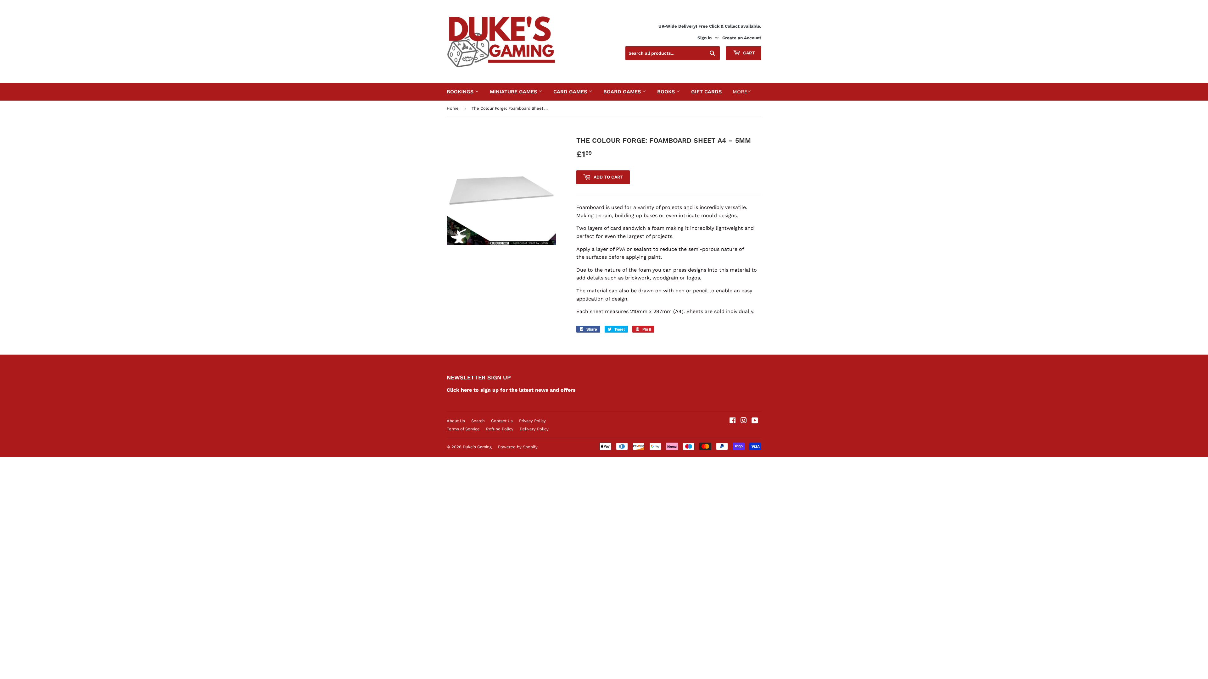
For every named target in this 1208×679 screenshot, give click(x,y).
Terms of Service (463, 429)
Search (478, 420)
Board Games (622, 92)
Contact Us (502, 420)
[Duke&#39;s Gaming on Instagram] (744, 421)
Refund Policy (499, 429)
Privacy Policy (532, 420)
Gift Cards (706, 92)
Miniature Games (514, 92)
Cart (748, 52)
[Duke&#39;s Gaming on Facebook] (732, 421)
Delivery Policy (534, 429)
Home (453, 108)
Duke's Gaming (477, 446)
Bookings (461, 92)
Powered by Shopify (518, 446)
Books (666, 92)
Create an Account (741, 37)
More (740, 92)
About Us (456, 420)
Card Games (571, 92)
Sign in (704, 37)
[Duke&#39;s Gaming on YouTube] (755, 421)
